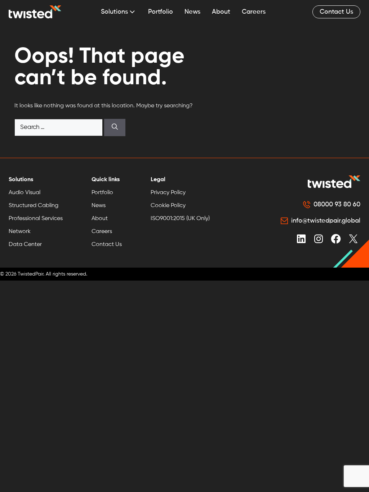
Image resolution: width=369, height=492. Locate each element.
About (221, 12)
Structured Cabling (33, 206)
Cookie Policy (168, 206)
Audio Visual (24, 193)
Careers (254, 12)
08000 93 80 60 (337, 204)
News (192, 12)
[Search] (114, 127)
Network (20, 231)
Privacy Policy (168, 193)
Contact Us (336, 12)
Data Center (25, 244)
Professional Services (36, 219)
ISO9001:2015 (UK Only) (180, 219)
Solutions (114, 12)
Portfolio (160, 12)
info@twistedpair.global (325, 221)
